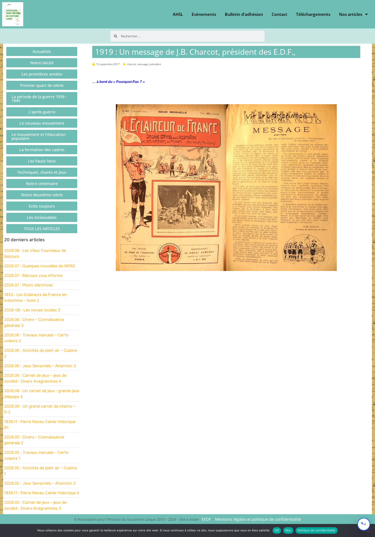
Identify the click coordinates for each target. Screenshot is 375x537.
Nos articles (350, 14)
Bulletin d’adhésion (244, 14)
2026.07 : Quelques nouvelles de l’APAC (39, 266)
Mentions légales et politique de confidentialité (258, 519)
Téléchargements (313, 14)
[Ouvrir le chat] (363, 524)
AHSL (178, 14)
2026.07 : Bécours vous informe (33, 275)
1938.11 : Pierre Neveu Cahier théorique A (41, 493)
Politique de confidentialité (317, 530)
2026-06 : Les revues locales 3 (32, 310)
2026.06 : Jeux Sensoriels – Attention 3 (40, 366)
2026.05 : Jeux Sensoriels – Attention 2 (40, 483)
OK (277, 530)
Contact (279, 14)
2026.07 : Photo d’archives (28, 285)
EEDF (206, 519)
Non (288, 530)
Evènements (204, 14)
